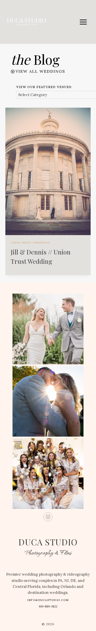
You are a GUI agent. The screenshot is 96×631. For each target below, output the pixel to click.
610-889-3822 (48, 606)
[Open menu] (83, 21)
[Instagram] (48, 517)
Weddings (41, 242)
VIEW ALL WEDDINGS (40, 71)
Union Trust (21, 242)
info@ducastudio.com (48, 600)
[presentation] (48, 171)
